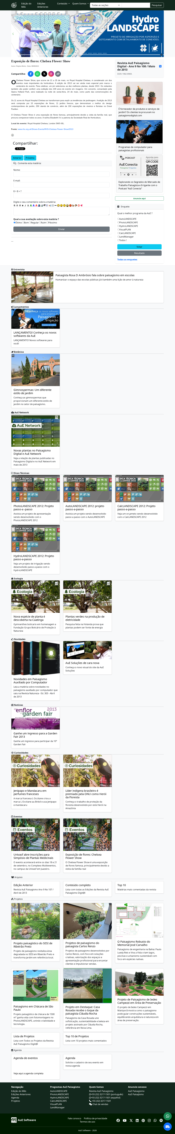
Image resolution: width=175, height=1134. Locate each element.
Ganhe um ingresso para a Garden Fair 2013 (35, 735)
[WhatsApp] (155, 1120)
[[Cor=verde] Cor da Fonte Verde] (31, 205)
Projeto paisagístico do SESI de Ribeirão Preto (33, 944)
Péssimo (52, 222)
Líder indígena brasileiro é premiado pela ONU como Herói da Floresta (85, 794)
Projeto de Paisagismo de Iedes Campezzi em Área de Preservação (139, 1001)
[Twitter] (131, 1120)
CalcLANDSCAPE (127, 233)
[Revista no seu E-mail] (168, 1127)
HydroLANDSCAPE (128, 226)
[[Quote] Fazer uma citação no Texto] (44, 205)
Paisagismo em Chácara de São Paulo (33, 1008)
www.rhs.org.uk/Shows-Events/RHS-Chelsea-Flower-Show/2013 (45, 129)
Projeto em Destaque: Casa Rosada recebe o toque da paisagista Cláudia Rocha (82, 1010)
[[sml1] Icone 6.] (73, 205)
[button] (13, 33)
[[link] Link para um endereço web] (39, 205)
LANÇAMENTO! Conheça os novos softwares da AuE (35, 334)
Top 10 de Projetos (77, 1036)
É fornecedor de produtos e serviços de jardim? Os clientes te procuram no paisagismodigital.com (139, 112)
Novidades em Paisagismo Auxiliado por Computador (30, 680)
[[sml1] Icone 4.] (67, 205)
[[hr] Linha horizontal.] (55, 205)
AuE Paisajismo (136, 1094)
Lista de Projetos (24, 1036)
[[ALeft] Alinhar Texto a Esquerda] (14, 205)
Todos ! (123, 240)
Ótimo (18, 222)
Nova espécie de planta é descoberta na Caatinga (29, 618)
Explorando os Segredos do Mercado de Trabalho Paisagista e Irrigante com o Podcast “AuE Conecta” (139, 185)
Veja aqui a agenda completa (28, 1073)
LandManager (126, 236)
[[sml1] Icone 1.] (58, 205)
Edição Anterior (23, 885)
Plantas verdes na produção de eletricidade (84, 618)
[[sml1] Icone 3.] (64, 205)
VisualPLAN (125, 229)
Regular (35, 222)
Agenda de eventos (26, 1058)
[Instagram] (149, 1120)
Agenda (70, 1058)
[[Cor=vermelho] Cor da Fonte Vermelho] (36, 205)
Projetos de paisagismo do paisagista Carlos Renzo (82, 944)
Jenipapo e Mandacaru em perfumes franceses (30, 792)
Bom (26, 222)
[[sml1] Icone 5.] (70, 205)
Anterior (17, 157)
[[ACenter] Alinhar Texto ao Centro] (17, 205)
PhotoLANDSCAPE (128, 222)
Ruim (43, 222)
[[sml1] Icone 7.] (76, 205)
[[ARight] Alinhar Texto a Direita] (20, 205)
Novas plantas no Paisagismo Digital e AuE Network (32, 452)
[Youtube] (125, 1120)
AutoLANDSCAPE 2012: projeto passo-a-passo (84, 507)
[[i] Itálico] (25, 205)
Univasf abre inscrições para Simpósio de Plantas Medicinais (33, 856)
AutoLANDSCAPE (127, 218)
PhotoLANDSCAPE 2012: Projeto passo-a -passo (34, 507)
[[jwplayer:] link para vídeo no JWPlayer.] (81, 205)
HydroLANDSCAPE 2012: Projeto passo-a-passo (34, 557)
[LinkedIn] (137, 1120)
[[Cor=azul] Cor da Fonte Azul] (34, 205)
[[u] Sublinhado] (28, 205)
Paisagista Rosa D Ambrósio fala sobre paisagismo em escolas (95, 275)
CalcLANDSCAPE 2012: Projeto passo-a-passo (136, 507)
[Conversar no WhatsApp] (168, 1116)
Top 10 (121, 885)
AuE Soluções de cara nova (82, 663)
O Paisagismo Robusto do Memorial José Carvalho (133, 943)
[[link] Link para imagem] (42, 205)
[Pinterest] (144, 1120)
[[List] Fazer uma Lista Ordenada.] (47, 205)
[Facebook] (118, 1120)
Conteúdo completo (78, 885)
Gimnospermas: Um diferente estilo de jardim (32, 391)
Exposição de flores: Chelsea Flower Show (83, 856)
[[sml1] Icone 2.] (61, 205)
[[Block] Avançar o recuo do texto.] (50, 205)
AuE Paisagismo (136, 1091)
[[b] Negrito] (23, 205)
